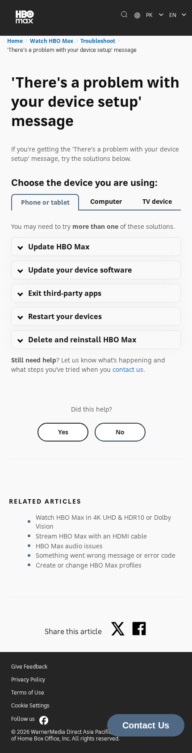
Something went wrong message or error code (105, 555)
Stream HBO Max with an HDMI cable (91, 536)
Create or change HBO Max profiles (89, 565)
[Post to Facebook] (139, 628)
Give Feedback (29, 666)
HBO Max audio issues (69, 546)
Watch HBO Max (51, 41)
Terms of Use (27, 692)
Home (15, 41)
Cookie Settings (30, 705)
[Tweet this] (120, 629)
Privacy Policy (28, 679)
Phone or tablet (45, 202)
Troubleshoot (97, 41)
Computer (106, 201)
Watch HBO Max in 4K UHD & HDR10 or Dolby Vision (103, 521)
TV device (157, 201)
